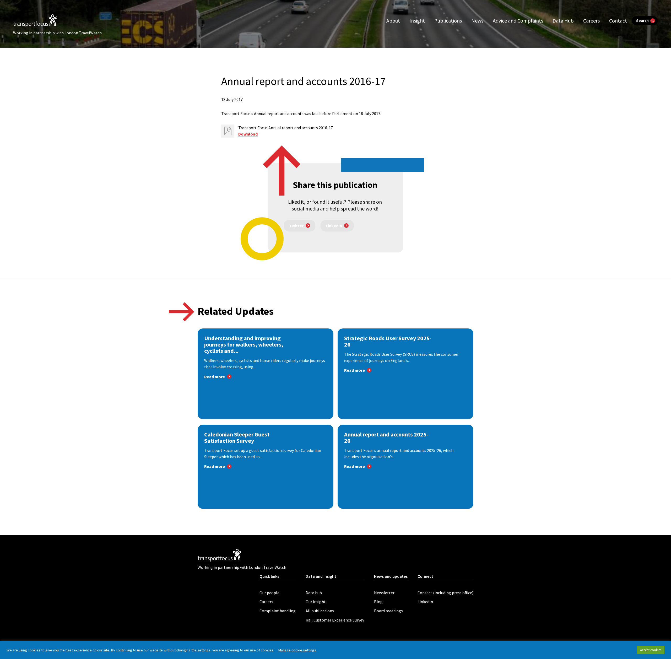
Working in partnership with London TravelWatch (57, 32)
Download (248, 134)
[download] (227, 131)
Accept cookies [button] (650, 650)
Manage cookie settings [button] (297, 650)
